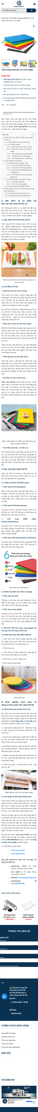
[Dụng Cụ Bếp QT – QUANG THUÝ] (19, 4)
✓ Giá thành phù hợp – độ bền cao (22, 158)
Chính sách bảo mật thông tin (10, 1047)
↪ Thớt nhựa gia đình (17, 181)
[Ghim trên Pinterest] (12, 105)
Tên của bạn (3, 940)
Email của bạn (3, 949)
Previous (2, 63)
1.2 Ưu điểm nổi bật (13, 144)
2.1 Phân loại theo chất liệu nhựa (17, 163)
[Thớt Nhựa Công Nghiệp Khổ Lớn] (28, 905)
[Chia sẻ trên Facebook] (5, 105)
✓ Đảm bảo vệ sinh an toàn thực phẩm (21, 150)
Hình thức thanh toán (8, 1037)
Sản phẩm (13, 18)
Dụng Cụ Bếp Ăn (24, 18)
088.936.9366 (19, 883)
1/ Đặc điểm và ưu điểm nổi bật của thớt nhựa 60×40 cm (18, 139)
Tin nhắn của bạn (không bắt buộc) (9, 966)
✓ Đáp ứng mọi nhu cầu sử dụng (21, 147)
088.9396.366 (12, 839)
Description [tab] (7, 114)
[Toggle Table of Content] (32, 134)
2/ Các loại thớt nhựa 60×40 (13, 161)
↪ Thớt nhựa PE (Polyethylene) (21, 165)
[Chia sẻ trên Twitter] (7, 105)
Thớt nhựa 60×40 (20, 126)
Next (36, 63)
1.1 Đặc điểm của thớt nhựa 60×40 (18, 142)
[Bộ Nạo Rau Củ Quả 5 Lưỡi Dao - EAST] (9, 905)
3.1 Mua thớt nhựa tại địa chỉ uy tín (18, 193)
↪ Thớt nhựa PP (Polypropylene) (21, 168)
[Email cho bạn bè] (10, 105)
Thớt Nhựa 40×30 (18, 854)
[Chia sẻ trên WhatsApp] (2, 105)
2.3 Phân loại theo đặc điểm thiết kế (18, 186)
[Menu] (2, 3)
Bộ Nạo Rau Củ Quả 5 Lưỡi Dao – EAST (9, 916)
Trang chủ (4, 18)
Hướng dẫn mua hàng (8, 1033)
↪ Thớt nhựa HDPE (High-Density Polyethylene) (22, 171)
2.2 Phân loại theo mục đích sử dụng (19, 179)
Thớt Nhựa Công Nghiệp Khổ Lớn (28, 916)
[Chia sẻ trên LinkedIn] (14, 105)
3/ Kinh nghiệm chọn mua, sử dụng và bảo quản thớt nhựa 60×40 (19, 190)
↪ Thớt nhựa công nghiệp (19, 184)
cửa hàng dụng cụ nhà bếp (22, 721)
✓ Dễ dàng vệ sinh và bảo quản (21, 156)
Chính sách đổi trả (7, 1043)
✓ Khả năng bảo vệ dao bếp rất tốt (21, 154)
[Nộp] (31, 10)
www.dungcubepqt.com (28, 877)
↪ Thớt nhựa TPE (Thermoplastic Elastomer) (21, 176)
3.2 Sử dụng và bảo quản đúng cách (18, 195)
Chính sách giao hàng (8, 1040)
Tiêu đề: (2, 957)
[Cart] (35, 4)
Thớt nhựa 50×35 (17, 850)
